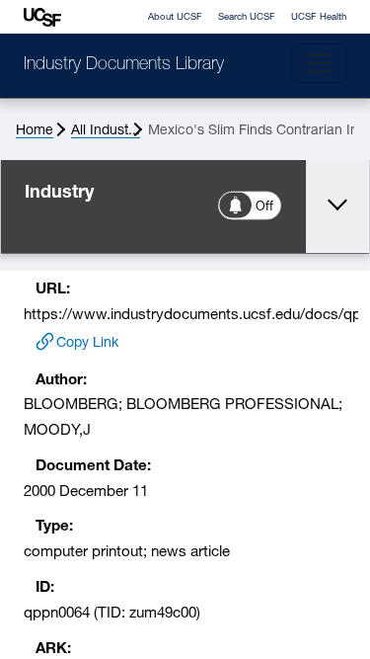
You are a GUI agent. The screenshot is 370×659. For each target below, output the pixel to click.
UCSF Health (318, 17)
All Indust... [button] (105, 131)
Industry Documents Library (124, 65)
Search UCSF (246, 17)
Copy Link (87, 343)
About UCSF (175, 17)
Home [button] (34, 131)
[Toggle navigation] (318, 63)
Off (265, 207)
